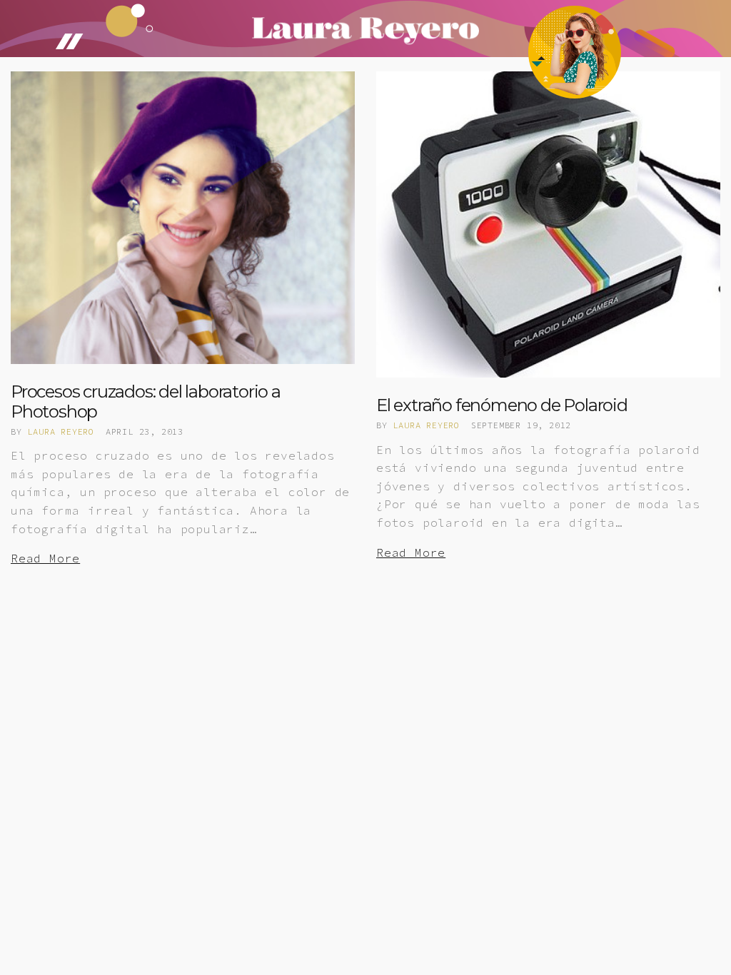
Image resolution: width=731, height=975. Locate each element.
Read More (45, 558)
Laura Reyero (60, 431)
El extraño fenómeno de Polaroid (501, 405)
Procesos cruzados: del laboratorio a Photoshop (146, 401)
